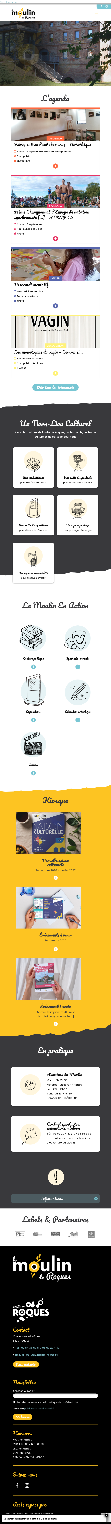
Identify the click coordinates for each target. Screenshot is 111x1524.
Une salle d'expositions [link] (33, 525)
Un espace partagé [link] (77, 525)
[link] (23, 14)
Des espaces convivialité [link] (33, 572)
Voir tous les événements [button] (55, 387)
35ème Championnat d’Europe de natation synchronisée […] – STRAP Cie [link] (51, 214)
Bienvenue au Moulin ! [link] (76, 39)
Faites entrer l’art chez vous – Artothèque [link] (52, 144)
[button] (101, 6)
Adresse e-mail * (24, 1391)
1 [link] (54, 79)
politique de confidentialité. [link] (39, 1408)
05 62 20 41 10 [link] (50, 1348)
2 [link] (56, 79)
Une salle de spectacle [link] (78, 477)
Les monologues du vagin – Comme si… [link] (48, 352)
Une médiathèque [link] (33, 477)
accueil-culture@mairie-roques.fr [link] (36, 1355)
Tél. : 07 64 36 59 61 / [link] (28, 1348)
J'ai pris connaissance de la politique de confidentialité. (47, 1402)
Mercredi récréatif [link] (31, 284)
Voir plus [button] (69, 66)
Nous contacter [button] (26, 1364)
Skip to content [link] (10, 2)
